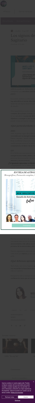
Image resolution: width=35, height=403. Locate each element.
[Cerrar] (32, 383)
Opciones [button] (17, 400)
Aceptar (26, 397)
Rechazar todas (9, 397)
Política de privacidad (17, 392)
